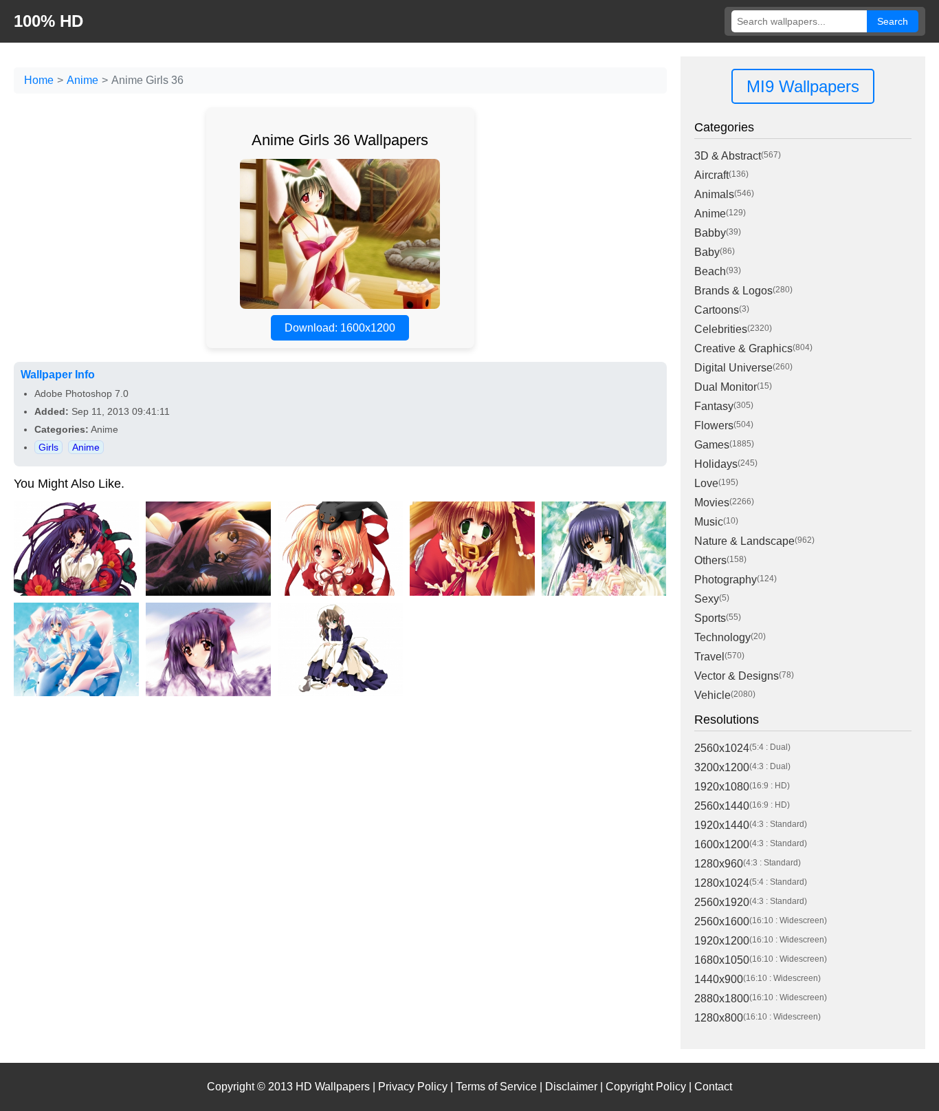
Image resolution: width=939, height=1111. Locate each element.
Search (892, 21)
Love (706, 483)
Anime (82, 80)
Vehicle (712, 695)
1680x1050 (721, 960)
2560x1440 (721, 806)
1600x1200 (721, 844)
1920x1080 (721, 786)
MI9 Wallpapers (803, 86)
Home (39, 80)
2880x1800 (721, 998)
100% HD (48, 21)
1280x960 (718, 864)
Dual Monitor (725, 387)
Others (710, 560)
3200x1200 (721, 767)
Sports (710, 618)
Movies (711, 502)
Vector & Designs (736, 676)
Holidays (716, 464)
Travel (709, 656)
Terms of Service (496, 1086)
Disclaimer (571, 1086)
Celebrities (720, 329)
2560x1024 (721, 748)
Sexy (706, 599)
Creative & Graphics (743, 348)
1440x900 (718, 979)
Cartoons (716, 310)
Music (708, 522)
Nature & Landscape (744, 541)
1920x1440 (721, 825)
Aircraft (711, 175)
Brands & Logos (733, 290)
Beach (710, 271)
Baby (707, 252)
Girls (48, 447)
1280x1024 (721, 883)
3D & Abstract (727, 156)
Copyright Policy (646, 1086)
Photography (725, 579)
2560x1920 (721, 902)
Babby (710, 233)
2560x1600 (721, 921)
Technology (722, 637)
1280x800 (718, 1018)
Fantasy (713, 406)
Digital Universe (733, 368)
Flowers (713, 425)
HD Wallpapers (333, 1086)
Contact (713, 1086)
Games (711, 445)
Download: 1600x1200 (340, 328)
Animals (714, 194)
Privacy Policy (413, 1086)
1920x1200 (721, 941)
